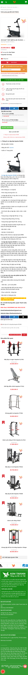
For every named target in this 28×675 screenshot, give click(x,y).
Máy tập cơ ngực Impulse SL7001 (14, 359)
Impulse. (11, 147)
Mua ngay (14, 62)
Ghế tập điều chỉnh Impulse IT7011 (14, 386)
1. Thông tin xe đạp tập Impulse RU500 (11, 134)
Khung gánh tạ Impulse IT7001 (14, 413)
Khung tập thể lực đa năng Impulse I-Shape (14, 547)
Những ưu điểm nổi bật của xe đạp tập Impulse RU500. (14, 137)
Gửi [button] (24, 69)
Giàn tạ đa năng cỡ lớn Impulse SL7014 (14, 440)
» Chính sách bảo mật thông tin (15, 665)
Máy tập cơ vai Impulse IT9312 (14, 467)
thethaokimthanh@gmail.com (16, 103)
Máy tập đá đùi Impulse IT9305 (14, 493)
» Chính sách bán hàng (15, 667)
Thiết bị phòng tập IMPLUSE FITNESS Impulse (10, 75)
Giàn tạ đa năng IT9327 (14, 520)
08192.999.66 (5, 103)
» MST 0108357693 (4, 665)
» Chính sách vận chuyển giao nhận (11, 666)
